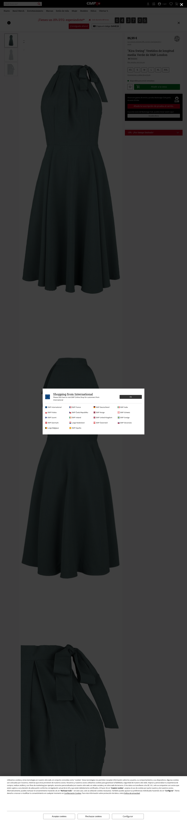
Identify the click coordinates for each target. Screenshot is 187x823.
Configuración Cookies (72, 793)
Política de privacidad (132, 793)
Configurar (128, 816)
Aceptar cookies (59, 816)
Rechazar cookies (93, 816)
